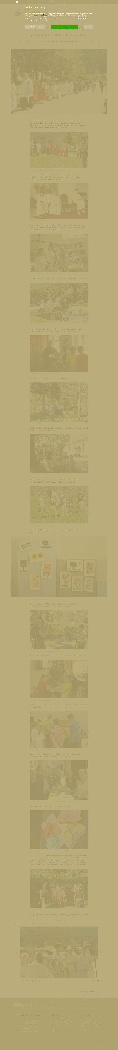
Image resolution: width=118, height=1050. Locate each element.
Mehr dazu (88, 27)
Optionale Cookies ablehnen (35, 27)
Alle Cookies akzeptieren (64, 27)
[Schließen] (59, 2)
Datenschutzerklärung (41, 15)
